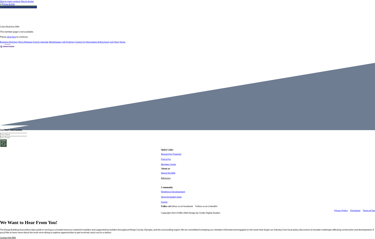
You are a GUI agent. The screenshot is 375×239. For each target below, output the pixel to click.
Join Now (114, 42)
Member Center (168, 164)
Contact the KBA (8, 237)
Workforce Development (173, 191)
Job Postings (68, 42)
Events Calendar (41, 42)
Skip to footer (27, 1)
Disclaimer (355, 210)
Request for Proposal (27, 7)
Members (12, 7)
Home (122, 42)
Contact (4, 7)
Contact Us (80, 42)
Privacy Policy (341, 210)
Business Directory (9, 42)
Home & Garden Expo (171, 196)
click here (11, 36)
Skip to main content (10, 1)
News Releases (25, 42)
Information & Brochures (97, 42)
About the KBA (168, 173)
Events (164, 202)
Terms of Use (369, 210)
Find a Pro (166, 159)
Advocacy (166, 178)
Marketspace (55, 42)
